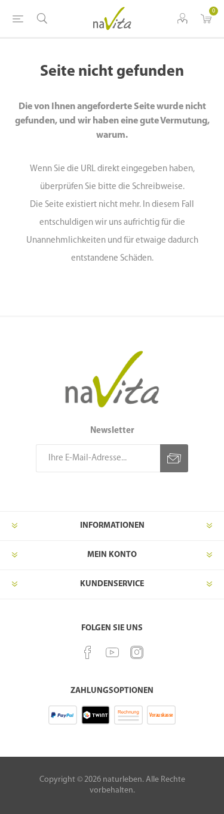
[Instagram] (136, 652)
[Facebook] (87, 652)
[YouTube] (112, 652)
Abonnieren (174, 458)
